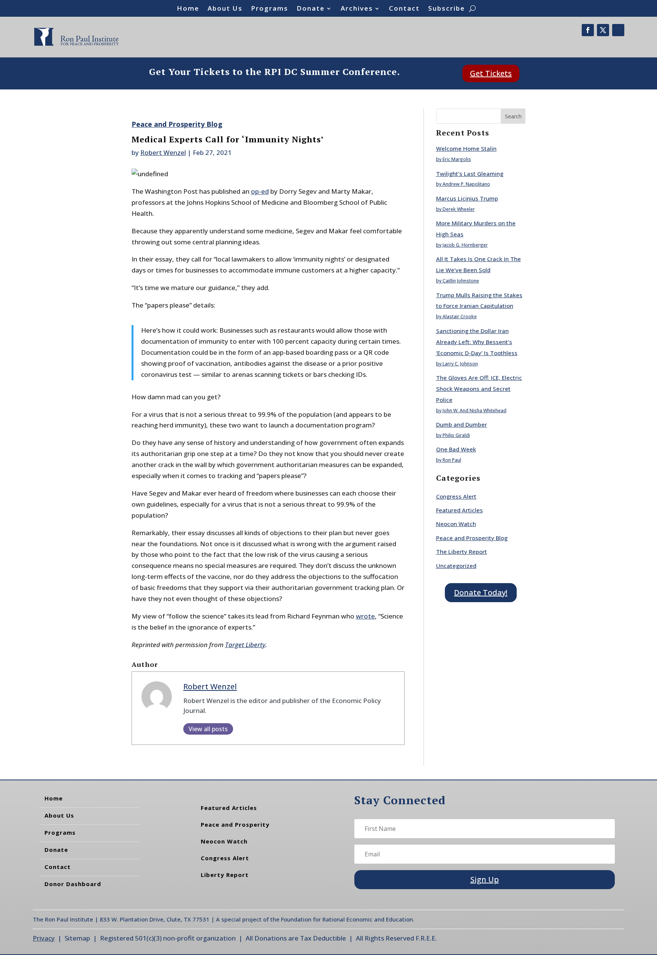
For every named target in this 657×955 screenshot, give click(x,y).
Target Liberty (245, 644)
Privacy (44, 938)
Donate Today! (480, 592)
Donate (311, 9)
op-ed (260, 191)
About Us (225, 9)
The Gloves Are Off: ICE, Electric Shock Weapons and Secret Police (479, 388)
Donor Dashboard (72, 884)
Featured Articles (459, 510)
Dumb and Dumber (461, 424)
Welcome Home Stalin (466, 148)
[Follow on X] (603, 30)
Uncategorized (456, 565)
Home (188, 9)
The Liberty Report (461, 551)
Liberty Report (225, 874)
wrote (365, 616)
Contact (404, 9)
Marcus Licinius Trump (467, 198)
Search (513, 116)
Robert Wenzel (163, 152)
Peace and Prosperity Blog (177, 124)
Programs (269, 9)
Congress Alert (456, 496)
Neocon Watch (456, 524)
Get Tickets (491, 73)
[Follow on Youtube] (618, 30)
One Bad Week (456, 449)
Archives (357, 9)
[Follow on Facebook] (588, 30)
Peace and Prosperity (235, 824)
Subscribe (446, 9)
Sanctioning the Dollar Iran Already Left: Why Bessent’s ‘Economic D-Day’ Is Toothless (476, 342)
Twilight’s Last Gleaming (469, 173)
